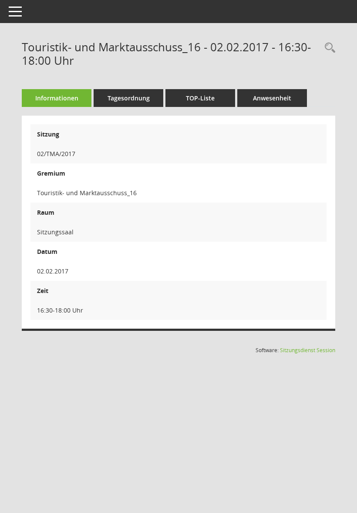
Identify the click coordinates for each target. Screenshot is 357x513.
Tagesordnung (129, 98)
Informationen (56, 98)
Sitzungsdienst (307, 350)
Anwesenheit (272, 98)
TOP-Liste (200, 98)
